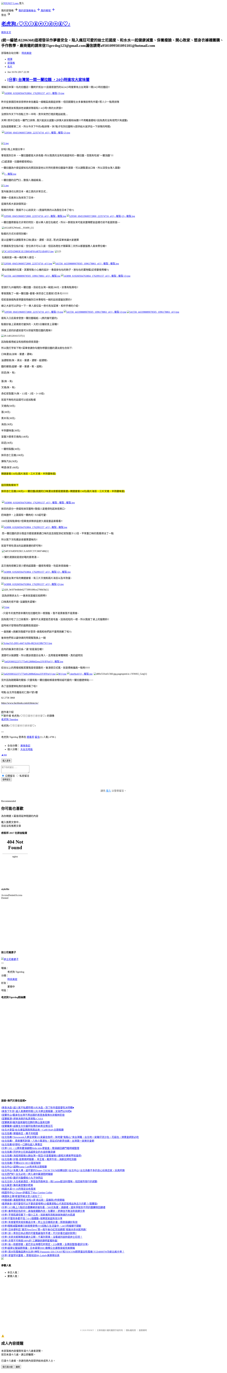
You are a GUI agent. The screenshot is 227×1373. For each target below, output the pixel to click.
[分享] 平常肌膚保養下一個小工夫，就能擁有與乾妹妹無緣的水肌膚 (38, 1214)
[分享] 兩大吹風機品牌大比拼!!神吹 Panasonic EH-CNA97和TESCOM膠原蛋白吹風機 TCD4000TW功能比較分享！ (62, 1251)
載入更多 (6, 761)
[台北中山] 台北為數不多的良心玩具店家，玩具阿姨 (96, 1170)
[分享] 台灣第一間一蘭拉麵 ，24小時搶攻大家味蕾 (48, 80)
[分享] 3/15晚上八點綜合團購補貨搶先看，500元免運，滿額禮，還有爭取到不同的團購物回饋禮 (53, 1207)
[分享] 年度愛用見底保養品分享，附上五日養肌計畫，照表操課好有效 (39, 1222)
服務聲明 (143, 1330)
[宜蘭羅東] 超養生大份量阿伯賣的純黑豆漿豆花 (27, 1126)
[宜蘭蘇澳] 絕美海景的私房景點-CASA (22, 1118)
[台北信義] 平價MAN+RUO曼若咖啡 (21, 1163)
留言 (37, 737)
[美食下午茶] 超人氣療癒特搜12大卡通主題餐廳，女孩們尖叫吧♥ (36, 1111)
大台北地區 (26, 749)
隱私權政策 (131, 1330)
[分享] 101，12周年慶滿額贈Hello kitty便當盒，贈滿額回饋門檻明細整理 (40, 1148)
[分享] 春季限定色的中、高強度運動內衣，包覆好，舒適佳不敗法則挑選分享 (43, 1211)
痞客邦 (30, 737)
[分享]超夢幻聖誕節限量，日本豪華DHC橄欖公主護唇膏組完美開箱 (38, 1248)
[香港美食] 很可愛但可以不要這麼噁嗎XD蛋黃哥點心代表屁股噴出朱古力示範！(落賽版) (49, 1203)
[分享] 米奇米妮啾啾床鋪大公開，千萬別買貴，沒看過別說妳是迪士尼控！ (41, 1237)
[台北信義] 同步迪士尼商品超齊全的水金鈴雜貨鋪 (28, 1152)
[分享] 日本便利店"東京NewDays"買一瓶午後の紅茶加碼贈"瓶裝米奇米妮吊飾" (44, 1229)
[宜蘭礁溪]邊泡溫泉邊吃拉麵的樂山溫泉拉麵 (25, 1122)
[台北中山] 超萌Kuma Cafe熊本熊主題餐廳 (24, 1166)
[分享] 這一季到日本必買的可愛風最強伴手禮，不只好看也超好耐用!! (39, 1233)
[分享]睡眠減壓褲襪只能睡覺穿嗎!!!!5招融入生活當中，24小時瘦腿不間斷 (41, 1226)
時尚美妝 (27, 53)
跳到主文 (6, 32)
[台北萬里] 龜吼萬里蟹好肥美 (17, 1185)
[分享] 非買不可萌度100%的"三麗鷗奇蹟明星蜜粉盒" (29, 1240)
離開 (18, 1367)
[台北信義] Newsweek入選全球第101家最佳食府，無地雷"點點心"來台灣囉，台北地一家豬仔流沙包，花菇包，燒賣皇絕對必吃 (70, 1137)
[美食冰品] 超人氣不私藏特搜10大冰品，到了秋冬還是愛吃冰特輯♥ (37, 1107)
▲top (4, 754)
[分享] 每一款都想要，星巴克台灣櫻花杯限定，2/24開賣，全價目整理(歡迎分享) (44, 1244)
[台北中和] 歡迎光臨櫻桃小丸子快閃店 (22, 1177)
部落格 (11, 63)
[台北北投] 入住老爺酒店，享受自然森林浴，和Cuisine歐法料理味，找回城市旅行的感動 (49, 1181)
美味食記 (25, 745)
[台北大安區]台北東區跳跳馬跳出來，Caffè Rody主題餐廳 (32, 1129)
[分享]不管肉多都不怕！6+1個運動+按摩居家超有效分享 (31, 1218)
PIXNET (90, 1330)
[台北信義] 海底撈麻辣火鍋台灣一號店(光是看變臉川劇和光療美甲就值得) (41, 1155)
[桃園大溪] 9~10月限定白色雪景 (18, 1189)
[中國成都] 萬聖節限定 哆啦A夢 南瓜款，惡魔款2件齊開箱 (33, 1200)
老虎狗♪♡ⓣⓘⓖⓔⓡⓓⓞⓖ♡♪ (35, 24)
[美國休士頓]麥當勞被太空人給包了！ (21, 1196)
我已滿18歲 (7, 1367)
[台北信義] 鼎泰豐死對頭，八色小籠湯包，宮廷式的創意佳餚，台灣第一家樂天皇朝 (47, 1141)
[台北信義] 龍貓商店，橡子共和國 (19, 1133)
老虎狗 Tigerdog (9, 719)
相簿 (9, 59)
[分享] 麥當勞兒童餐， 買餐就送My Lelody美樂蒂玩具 (30, 1255)
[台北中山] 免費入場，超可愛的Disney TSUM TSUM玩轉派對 (34, 1170)
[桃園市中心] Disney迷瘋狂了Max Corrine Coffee (26, 1192)
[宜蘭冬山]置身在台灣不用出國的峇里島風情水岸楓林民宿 (33, 1115)
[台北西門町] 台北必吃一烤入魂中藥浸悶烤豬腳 (27, 1174)
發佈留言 (6, 779)
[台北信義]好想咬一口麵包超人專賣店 (21, 1144)
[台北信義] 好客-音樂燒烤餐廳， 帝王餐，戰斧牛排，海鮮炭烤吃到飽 (38, 1159)
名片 (9, 66)
